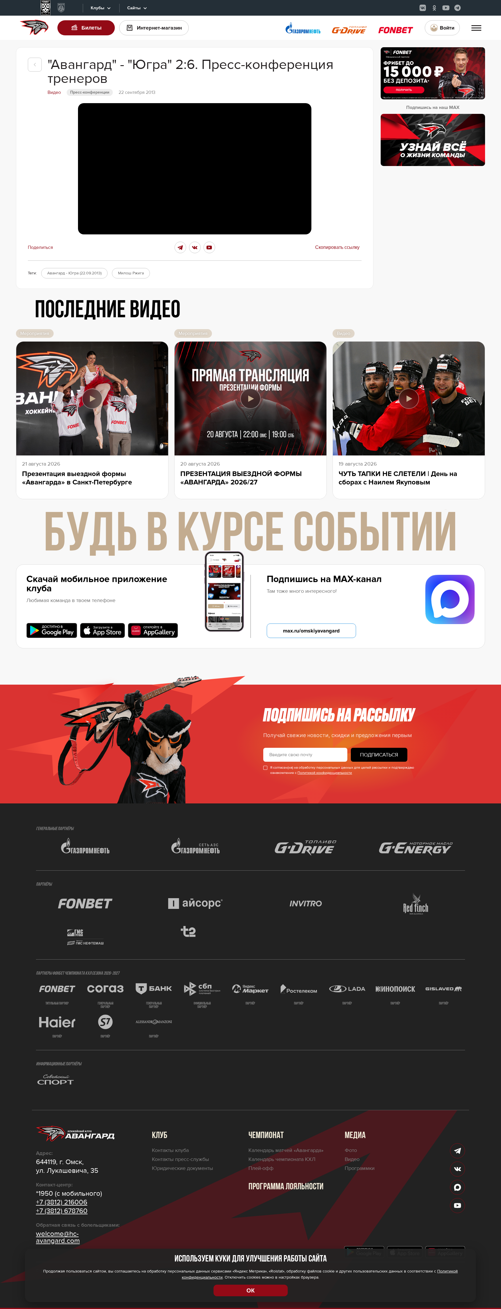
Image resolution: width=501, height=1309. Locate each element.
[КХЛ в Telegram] (457, 8)
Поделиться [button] (40, 247)
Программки (360, 1168)
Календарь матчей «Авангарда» (286, 1150)
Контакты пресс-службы (180, 1159)
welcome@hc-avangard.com (58, 1237)
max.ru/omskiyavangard (311, 631)
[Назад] (35, 65)
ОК (250, 1290)
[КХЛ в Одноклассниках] (434, 8)
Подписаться (379, 755)
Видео (352, 1159)
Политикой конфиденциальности (324, 773)
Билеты (91, 28)
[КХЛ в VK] (423, 8)
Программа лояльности (286, 1187)
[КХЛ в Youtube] (446, 8)
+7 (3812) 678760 (62, 1211)
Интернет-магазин (159, 28)
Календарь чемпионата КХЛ (281, 1159)
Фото (351, 1150)
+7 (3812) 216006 (61, 1202)
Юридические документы (182, 1168)
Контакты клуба (170, 1150)
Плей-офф (260, 1168)
